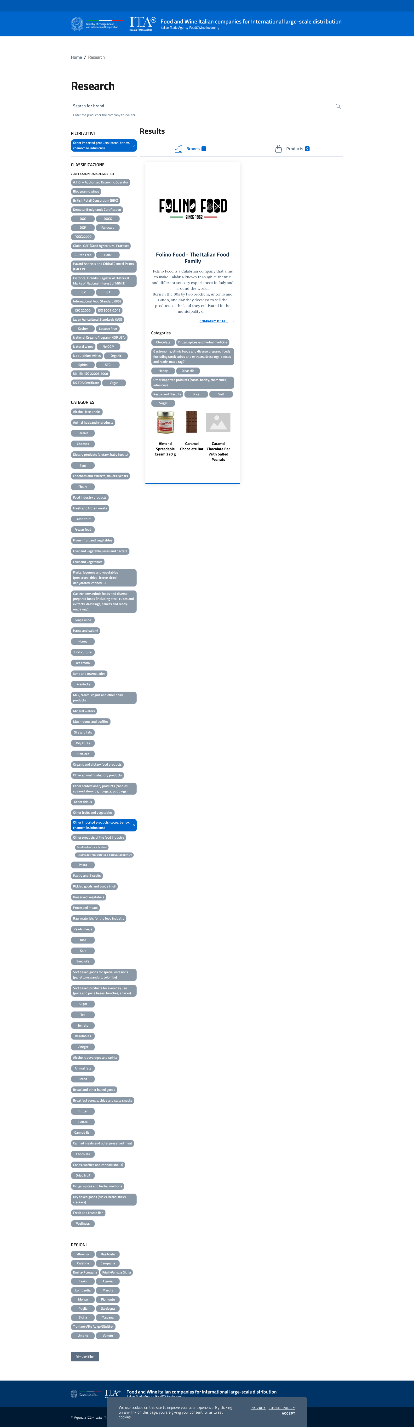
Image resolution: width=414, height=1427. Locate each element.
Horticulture (83, 651)
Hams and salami (85, 630)
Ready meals (83, 929)
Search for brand (88, 105)
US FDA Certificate (86, 382)
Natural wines (83, 346)
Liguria (108, 1281)
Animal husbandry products (93, 422)
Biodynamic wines (86, 191)
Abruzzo (83, 1253)
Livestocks (83, 684)
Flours (82, 486)
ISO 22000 (83, 310)
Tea (82, 1014)
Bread (83, 1078)
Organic (116, 355)
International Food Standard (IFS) (97, 301)
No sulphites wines (87, 355)
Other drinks (83, 801)
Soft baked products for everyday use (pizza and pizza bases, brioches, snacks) (102, 990)
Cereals (83, 432)
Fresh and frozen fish (88, 1212)
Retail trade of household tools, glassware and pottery (104, 855)
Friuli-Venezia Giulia (116, 1272)
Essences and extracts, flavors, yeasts (100, 475)
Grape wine (83, 619)
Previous (147, 435)
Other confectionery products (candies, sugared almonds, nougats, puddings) (100, 788)
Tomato (83, 1025)
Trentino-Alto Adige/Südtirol (93, 1326)
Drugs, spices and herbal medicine (97, 1185)
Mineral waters (84, 710)
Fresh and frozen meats (90, 508)
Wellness (83, 1223)
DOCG (108, 218)
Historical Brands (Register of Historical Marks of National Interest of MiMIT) (101, 280)
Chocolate (83, 1153)
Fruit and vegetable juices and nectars (100, 550)
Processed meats (85, 907)
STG (108, 364)
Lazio (82, 1281)
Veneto (108, 1335)
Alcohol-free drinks (87, 411)
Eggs (83, 465)
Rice (83, 939)
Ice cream (83, 662)
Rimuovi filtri (85, 1356)
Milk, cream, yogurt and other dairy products (98, 697)
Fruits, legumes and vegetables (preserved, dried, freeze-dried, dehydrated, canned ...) (95, 577)
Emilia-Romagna (85, 1272)
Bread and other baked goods (94, 1089)
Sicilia (83, 1317)
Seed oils (82, 961)
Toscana (108, 1317)
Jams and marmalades (89, 673)
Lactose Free (108, 328)
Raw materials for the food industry (98, 918)
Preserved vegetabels (88, 896)
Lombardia (83, 1290)
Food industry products (90, 497)
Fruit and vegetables (88, 561)
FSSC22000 (83, 236)
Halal (108, 254)
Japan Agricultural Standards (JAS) (97, 319)
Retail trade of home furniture (92, 847)
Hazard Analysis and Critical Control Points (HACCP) (103, 266)
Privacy (258, 1408)
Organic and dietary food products (97, 764)
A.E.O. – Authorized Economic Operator (100, 182)
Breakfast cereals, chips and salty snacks (102, 1100)
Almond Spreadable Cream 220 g (165, 449)
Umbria (83, 1335)
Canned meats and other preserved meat (102, 1143)
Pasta (83, 864)
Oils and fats (83, 732)
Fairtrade (107, 227)
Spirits (83, 364)
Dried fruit (83, 1175)
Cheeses (83, 443)
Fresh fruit (83, 518)
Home (76, 57)
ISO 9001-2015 (109, 310)
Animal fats (83, 1068)
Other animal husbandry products (97, 775)
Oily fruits (83, 742)
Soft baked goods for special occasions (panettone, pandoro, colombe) (100, 974)
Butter (83, 1111)
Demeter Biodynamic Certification (97, 209)
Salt (83, 950)
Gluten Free (83, 254)
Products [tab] (297, 148)
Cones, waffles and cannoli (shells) (98, 1164)
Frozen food (83, 529)
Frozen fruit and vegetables (92, 540)
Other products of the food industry (98, 837)
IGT (107, 292)
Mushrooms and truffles (91, 721)
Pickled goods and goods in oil (94, 886)
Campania (108, 1263)
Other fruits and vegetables (93, 812)
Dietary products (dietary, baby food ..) (100, 454)
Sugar (83, 1003)
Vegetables (83, 1035)
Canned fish (83, 1132)
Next (238, 435)
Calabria (83, 1263)
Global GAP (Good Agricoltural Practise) (101, 245)
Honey (82, 641)
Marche (108, 1290)
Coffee (83, 1121)
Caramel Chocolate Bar (191, 446)
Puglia (83, 1308)
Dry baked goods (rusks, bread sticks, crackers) (99, 1199)
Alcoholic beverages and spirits (95, 1057)
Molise (83, 1299)
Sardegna (108, 1308)
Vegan (114, 382)
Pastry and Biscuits (87, 875)
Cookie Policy (282, 1408)
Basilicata (108, 1253)
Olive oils (82, 753)
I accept (287, 1413)
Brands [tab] (195, 148)
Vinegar (83, 1046)
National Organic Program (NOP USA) (99, 337)
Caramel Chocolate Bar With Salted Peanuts (218, 451)
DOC (83, 218)
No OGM (109, 346)
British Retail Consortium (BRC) (95, 200)
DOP (83, 227)
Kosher (83, 328)
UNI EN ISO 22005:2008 (90, 373)
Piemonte (108, 1299)
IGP (83, 292)
